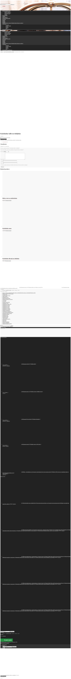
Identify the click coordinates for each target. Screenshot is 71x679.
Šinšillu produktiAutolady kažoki (7, 293)
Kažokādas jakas (7, 13)
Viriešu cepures (5, 318)
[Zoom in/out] (0, 677)
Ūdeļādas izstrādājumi (6, 310)
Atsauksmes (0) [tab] (5, 141)
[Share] (2, 677)
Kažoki (6, 14)
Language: (4, 44)
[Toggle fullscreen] (1, 677)
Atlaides (3, 16)
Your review (2, 159)
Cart (3, 647)
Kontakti (3, 22)
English (7, 26)
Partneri (3, 20)
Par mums (4, 19)
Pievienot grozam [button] (8, 200)
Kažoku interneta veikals (6, 10)
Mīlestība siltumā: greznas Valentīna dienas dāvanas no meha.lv (12, 23)
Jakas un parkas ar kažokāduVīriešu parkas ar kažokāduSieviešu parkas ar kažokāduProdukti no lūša (18, 292)
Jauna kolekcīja (5, 17)
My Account (4, 644)
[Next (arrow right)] (1, 678)
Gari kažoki (4, 300)
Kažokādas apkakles (5, 314)
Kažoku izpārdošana (5, 321)
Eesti (6, 28)
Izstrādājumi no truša (5, 306)
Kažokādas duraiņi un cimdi (7, 313)
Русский (7, 45)
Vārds (1, 161)
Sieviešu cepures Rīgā (6, 302)
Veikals (1, 51)
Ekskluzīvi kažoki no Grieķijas (7, 299)
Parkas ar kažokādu (8, 12)
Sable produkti (4, 296)
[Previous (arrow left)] (0, 678)
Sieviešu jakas (4, 294)
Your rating (2, 151)
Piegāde (3, 21)
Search (3, 645)
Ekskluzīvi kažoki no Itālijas (7, 323)
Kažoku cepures (7, 11)
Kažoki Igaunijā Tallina (6, 298)
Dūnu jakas (4, 320)
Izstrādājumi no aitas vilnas (6, 304)
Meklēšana (12, 4)
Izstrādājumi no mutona (6, 308)
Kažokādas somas (5, 316)
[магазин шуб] (1, 613)
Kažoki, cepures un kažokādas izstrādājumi (7, 0)
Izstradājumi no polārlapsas (6, 311)
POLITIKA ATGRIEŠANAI (7, 29)
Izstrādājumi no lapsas (6, 307)
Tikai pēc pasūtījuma (5, 322)
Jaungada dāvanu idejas (6, 18)
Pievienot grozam (3, 139)
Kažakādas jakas (5, 315)
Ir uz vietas (4, 301)
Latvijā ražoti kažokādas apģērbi (8, 51)
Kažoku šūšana (4, 15)
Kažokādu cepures (5, 297)
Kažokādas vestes (5, 303)
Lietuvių (7, 27)
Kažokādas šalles (18, 140)
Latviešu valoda (8, 25)
